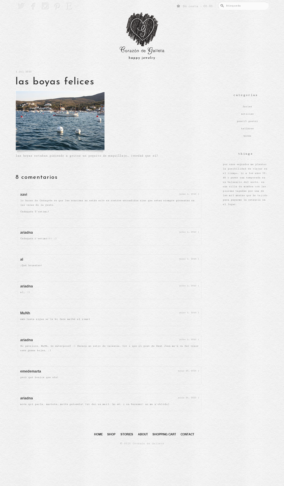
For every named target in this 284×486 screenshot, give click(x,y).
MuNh (25, 313)
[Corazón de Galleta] (142, 34)
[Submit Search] (221, 6)
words (247, 135)
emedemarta (30, 371)
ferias (247, 106)
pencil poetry (247, 121)
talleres (247, 128)
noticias (247, 113)
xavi (23, 194)
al (21, 259)
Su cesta (197, 6)
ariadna (26, 232)
